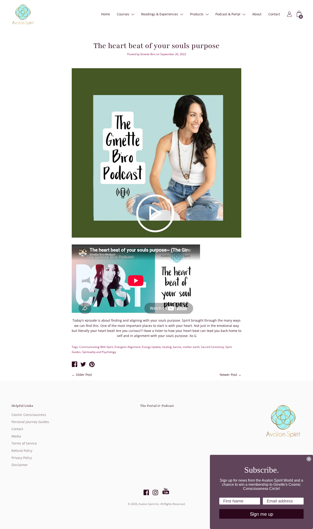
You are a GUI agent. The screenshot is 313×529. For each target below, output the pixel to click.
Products (196, 14)
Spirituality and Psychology (99, 352)
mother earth (191, 347)
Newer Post (228, 374)
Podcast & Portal (227, 14)
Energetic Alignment (127, 347)
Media (16, 436)
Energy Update (151, 347)
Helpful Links (22, 406)
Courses (123, 14)
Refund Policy (21, 450)
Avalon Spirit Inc (149, 504)
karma (177, 347)
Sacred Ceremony (212, 347)
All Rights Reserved (172, 504)
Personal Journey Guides (30, 422)
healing (167, 347)
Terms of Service (24, 443)
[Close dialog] (309, 459)
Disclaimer (19, 465)
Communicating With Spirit (96, 347)
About (256, 14)
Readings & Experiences (159, 14)
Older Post (84, 374)
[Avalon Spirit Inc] (74, 364)
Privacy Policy (21, 458)
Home (105, 14)
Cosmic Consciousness (28, 414)
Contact (274, 14)
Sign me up (261, 513)
